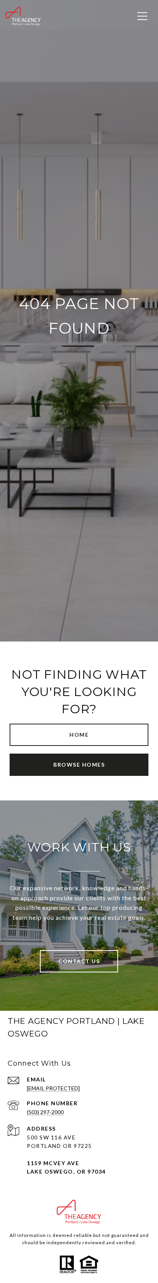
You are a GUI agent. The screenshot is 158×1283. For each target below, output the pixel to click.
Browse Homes (79, 764)
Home (79, 734)
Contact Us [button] (79, 961)
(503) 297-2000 (45, 1112)
